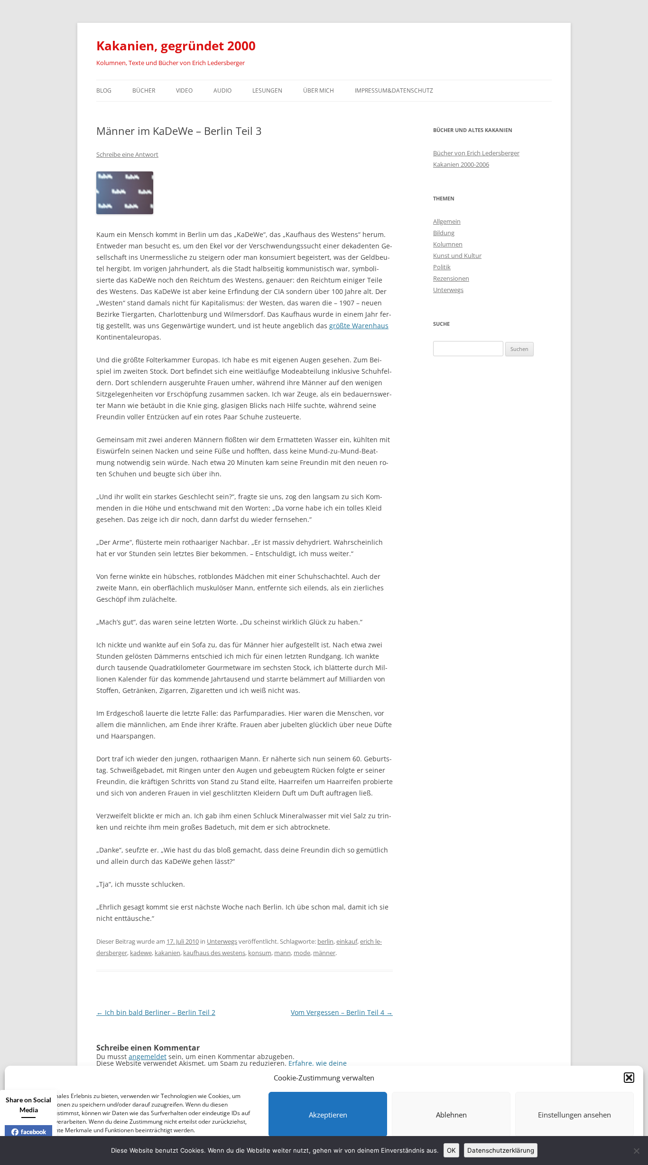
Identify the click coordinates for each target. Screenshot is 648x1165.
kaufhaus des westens (214, 952)
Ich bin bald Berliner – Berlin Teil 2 (155, 1012)
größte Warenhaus (359, 325)
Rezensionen (451, 278)
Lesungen (267, 90)
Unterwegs (222, 941)
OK (451, 1150)
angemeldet (148, 1056)
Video (184, 90)
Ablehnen (451, 1114)
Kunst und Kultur (457, 255)
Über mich (318, 90)
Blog (103, 90)
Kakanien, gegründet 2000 (176, 45)
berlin (325, 941)
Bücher (143, 90)
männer (324, 952)
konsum (259, 952)
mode (302, 952)
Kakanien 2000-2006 (461, 164)
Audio (222, 90)
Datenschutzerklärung (500, 1150)
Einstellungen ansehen (574, 1114)
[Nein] (636, 1151)
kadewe (141, 952)
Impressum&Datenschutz (394, 90)
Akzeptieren (328, 1114)
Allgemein (447, 221)
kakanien (167, 952)
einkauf (346, 941)
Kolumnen (448, 244)
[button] (629, 1077)
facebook (33, 1132)
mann (282, 952)
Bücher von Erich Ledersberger (476, 153)
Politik (442, 267)
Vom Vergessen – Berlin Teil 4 (342, 1012)
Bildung (443, 232)
